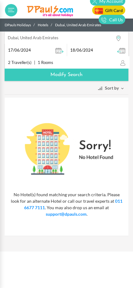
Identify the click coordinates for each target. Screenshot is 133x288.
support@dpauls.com (66, 214)
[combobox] (66, 38)
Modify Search (66, 74)
